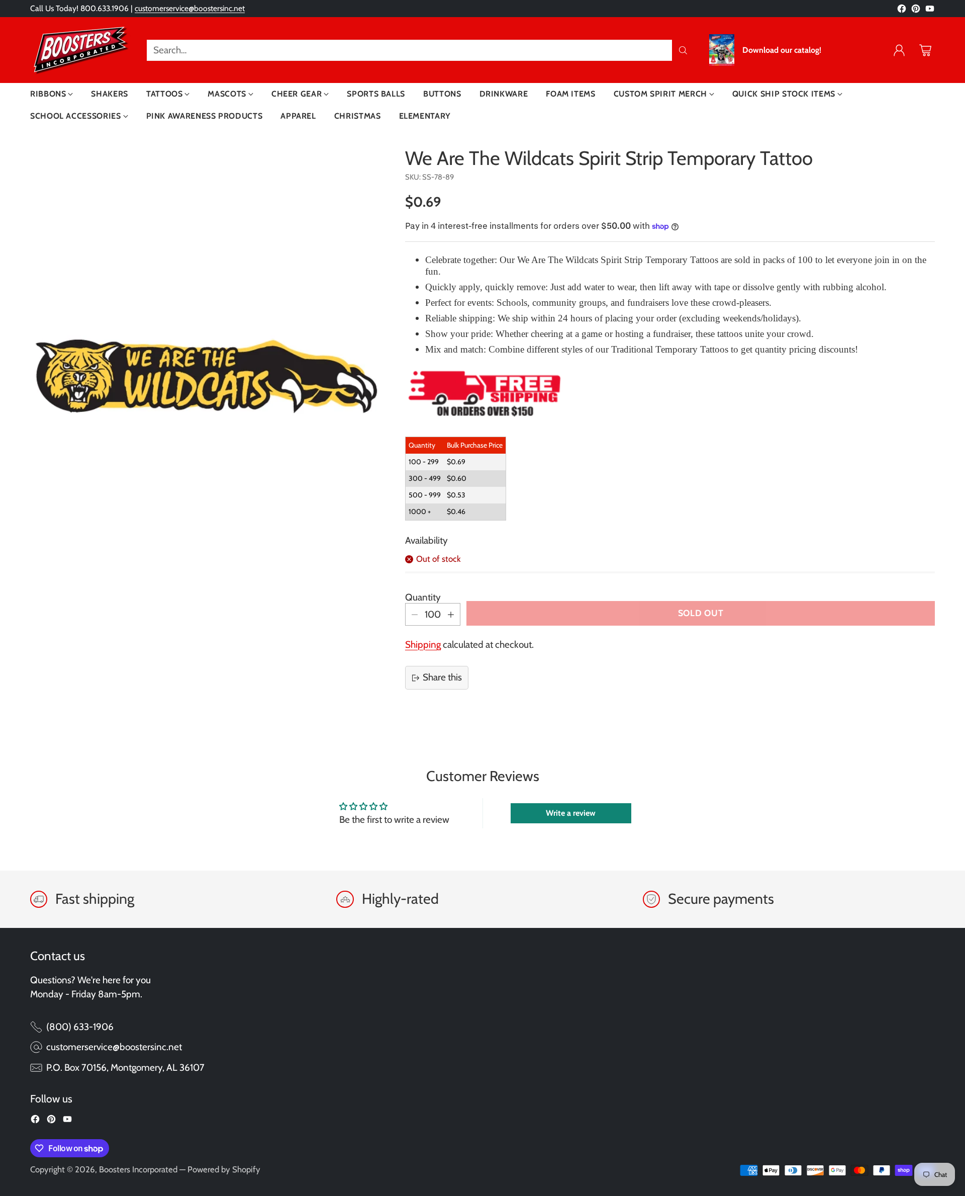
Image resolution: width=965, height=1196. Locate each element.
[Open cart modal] (925, 50)
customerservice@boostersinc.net (190, 8)
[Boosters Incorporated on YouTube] (930, 11)
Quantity (423, 597)
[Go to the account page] (899, 50)
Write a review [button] (571, 813)
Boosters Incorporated (138, 1169)
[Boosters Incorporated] (80, 50)
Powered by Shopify (223, 1169)
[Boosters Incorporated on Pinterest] (916, 11)
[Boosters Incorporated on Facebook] (902, 11)
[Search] (683, 50)
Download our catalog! (781, 50)
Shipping (423, 644)
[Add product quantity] (451, 614)
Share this (442, 677)
